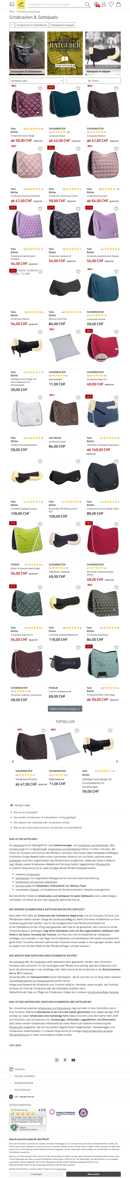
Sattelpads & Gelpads (62, 25)
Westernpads (39, 849)
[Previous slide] (51, 391)
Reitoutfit (54, 900)
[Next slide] (78, 391)
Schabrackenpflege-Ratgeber (103, 992)
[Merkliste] (111, 4)
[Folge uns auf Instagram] (57, 1060)
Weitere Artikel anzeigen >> (65, 709)
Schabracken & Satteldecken (32, 25)
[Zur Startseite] (21, 4)
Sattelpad (18, 845)
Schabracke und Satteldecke (93, 845)
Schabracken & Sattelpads (28, 11)
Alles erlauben (93, 1174)
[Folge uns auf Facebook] (65, 1060)
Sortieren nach (19, 81)
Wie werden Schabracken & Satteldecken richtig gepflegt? (45, 817)
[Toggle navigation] (11, 4)
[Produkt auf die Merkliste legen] (40, 88)
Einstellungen (36, 1174)
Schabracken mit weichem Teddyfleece (36, 882)
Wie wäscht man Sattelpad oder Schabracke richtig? (42, 822)
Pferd (11, 11)
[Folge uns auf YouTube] (73, 1060)
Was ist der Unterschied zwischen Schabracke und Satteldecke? (48, 827)
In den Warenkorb (27, 715)
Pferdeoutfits (103, 864)
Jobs (22, 1096)
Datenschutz (61, 1168)
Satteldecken (23, 878)
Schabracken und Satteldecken (64, 849)
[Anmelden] (103, 4)
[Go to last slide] (13, 761)
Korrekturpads (17, 849)
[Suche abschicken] (88, 4)
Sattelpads (15, 860)
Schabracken (33, 874)
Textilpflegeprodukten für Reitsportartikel (31, 981)
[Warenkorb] (118, 4)
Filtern (95, 81)
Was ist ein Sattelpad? (26, 812)
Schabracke (40, 962)
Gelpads (34, 889)
